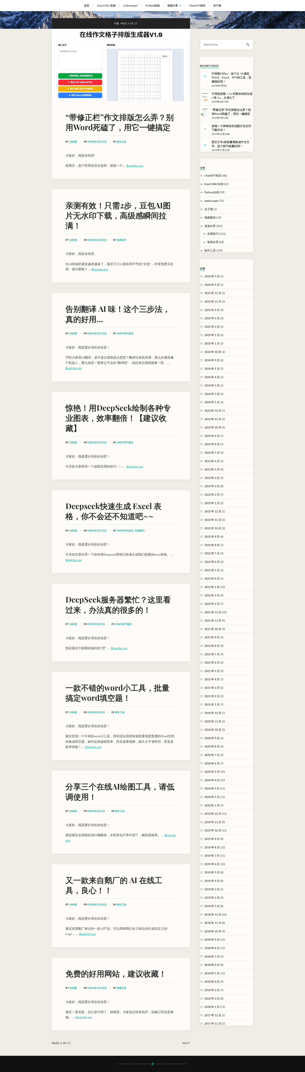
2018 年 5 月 (212, 973)
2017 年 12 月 (212, 1015)
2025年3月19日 (97, 530)
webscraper (130, 5)
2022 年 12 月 (212, 511)
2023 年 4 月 (212, 477)
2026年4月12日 (97, 141)
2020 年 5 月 (212, 771)
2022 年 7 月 (212, 553)
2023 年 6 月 (212, 461)
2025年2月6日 (96, 712)
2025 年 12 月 (212, 293)
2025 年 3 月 (212, 326)
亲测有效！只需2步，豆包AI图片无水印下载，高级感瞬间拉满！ (118, 215)
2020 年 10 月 (212, 729)
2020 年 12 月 (212, 712)
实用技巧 (121, 239)
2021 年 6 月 (212, 662)
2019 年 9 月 (212, 838)
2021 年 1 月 (212, 704)
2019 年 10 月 (212, 830)
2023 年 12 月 (212, 410)
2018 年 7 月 (212, 956)
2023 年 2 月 (212, 494)
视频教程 (210, 217)
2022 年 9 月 (212, 536)
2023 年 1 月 (212, 503)
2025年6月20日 (97, 239)
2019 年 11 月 (212, 822)
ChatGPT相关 (197, 5)
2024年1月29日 (97, 904)
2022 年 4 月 (212, 578)
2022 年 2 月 (212, 595)
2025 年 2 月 (212, 335)
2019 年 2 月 (212, 897)
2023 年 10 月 (212, 427)
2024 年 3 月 (212, 385)
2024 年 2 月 (212, 393)
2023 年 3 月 (212, 486)
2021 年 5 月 (212, 671)
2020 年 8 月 (212, 746)
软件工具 (121, 141)
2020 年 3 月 (212, 788)
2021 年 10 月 (212, 629)
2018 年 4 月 (212, 981)
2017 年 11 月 (212, 1023)
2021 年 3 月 (212, 687)
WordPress (142, 1063)
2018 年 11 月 (212, 922)
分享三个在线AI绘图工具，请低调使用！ (119, 791)
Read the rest (135, 165)
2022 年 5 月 (212, 570)
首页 (86, 5)
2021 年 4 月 (212, 679)
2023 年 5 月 (212, 469)
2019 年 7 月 (212, 855)
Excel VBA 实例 (106, 5)
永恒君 (73, 141)
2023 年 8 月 (212, 444)
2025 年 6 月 (212, 318)
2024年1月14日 (97, 987)
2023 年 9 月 (212, 435)
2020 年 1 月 (212, 805)
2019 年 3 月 (212, 889)
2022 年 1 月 (212, 603)
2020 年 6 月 (212, 763)
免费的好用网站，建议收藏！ (115, 973)
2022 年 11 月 (212, 519)
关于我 (217, 5)
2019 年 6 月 (212, 864)
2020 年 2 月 (212, 796)
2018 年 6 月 (212, 964)
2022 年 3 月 (212, 587)
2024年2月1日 (96, 811)
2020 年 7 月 (212, 754)
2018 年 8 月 (212, 948)
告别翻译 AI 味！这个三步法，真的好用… (117, 313)
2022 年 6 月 (212, 561)
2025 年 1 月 (212, 343)
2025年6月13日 (97, 333)
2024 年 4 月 (212, 377)
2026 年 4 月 (212, 284)
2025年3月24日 (97, 442)
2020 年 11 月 (212, 721)
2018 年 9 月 (212, 939)
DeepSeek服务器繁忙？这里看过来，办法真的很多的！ (118, 604)
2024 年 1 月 (212, 402)
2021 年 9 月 (212, 637)
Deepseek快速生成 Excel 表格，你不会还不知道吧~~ (113, 511)
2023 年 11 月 (212, 419)
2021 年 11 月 (212, 620)
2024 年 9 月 (212, 360)
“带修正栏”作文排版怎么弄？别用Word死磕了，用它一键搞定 (119, 122)
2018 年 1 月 (212, 1006)
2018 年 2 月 (212, 998)
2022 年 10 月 (212, 528)
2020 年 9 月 (212, 738)
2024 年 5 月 (212, 368)
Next (186, 1043)
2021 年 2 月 (212, 696)
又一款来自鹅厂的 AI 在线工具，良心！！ (113, 885)
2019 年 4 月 (212, 880)
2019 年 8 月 (212, 847)
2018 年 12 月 (212, 914)
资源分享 (172, 5)
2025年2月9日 (96, 624)
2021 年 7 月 (212, 654)
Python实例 (153, 5)
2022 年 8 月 (212, 545)
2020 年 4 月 (212, 780)
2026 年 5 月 (212, 276)
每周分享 (213, 242)
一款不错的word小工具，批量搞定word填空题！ (117, 692)
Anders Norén (177, 1063)
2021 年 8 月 (212, 645)
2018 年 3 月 (212, 990)
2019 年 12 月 (212, 813)
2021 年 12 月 (212, 612)
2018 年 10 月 (212, 931)
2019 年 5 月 (212, 872)
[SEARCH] (248, 44)
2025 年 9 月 (212, 309)
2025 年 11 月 (212, 301)
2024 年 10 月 (212, 351)
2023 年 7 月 (212, 452)
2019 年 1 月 (212, 906)
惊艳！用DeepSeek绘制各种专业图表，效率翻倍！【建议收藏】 (118, 417)
